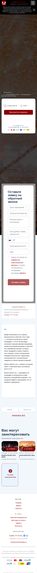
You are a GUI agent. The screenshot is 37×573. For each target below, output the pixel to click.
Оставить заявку (18, 282)
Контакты (18, 526)
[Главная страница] (4, 3)
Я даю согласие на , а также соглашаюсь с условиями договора (19, 265)
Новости (18, 508)
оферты (22, 273)
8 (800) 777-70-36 (18, 2)
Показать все (18, 415)
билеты (9, 410)
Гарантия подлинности (18, 517)
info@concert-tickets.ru (19, 542)
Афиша (18, 506)
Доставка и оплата (18, 520)
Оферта (18, 523)
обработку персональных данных (17, 262)
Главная (18, 503)
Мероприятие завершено (18, 112)
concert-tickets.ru (18, 307)
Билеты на (27, 410)
